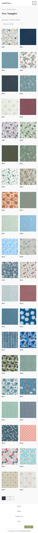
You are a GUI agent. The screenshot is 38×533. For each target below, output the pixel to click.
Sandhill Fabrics (25, 531)
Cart (19, 521)
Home (4, 9)
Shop (19, 511)
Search (28, 527)
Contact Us (19, 516)
